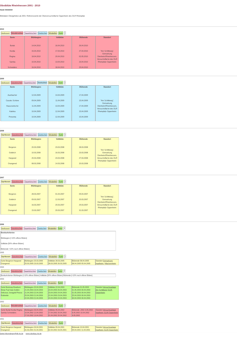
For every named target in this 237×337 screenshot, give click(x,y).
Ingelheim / (100, 264)
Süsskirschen (16, 83)
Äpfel (61, 33)
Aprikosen (5, 33)
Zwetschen (42, 33)
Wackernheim (110, 264)
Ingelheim (100, 313)
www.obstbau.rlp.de (33, 334)
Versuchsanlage (109, 287)
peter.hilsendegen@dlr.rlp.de (11, 334)
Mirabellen (53, 33)
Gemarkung (108, 261)
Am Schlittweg (101, 290)
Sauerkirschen (30, 33)
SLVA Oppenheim (111, 313)
